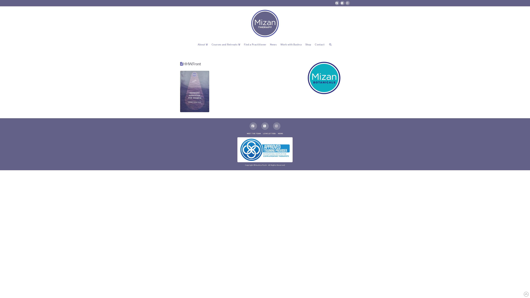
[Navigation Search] (330, 47)
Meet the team (254, 133)
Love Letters (269, 133)
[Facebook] (337, 3)
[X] (342, 3)
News (280, 133)
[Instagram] (347, 3)
